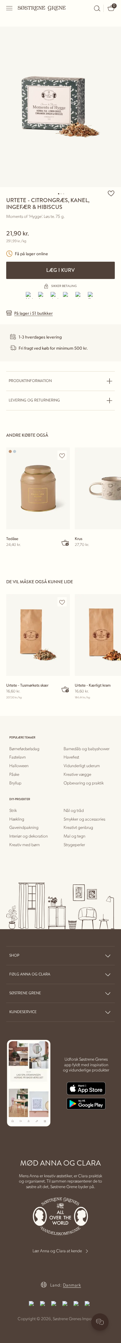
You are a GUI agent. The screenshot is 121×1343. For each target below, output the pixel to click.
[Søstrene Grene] (42, 8)
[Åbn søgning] (97, 8)
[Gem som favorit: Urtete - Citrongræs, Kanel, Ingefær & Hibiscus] (111, 193)
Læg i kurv (60, 270)
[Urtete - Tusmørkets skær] (38, 635)
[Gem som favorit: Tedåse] (62, 455)
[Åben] (9, 8)
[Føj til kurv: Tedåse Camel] (65, 542)
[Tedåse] (38, 488)
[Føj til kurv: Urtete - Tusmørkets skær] (65, 689)
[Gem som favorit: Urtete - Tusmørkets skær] (62, 602)
